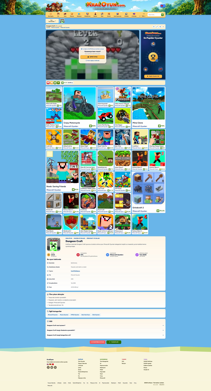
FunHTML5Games (75, 271)
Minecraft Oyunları (65, 27)
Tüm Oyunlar (81, 361)
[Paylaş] (160, 26)
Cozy (101, 376)
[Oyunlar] (163, 6)
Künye (145, 367)
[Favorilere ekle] (153, 26)
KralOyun (69, 238)
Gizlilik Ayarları (147, 363)
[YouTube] (55, 367)
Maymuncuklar (104, 365)
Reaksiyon (103, 367)
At (100, 363)
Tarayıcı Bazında (82, 363)
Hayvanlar (102, 371)
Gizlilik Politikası (148, 361)
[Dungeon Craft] (62, 21)
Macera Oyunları (55, 27)
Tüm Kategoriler (104, 361)
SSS (123, 361)
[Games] (48, 364)
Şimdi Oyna (94, 57)
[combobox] (154, 14)
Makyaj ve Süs (82, 378)
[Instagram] (51, 367)
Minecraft (102, 378)
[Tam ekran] (157, 26)
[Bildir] (163, 26)
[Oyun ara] (162, 14)
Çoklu (79, 367)
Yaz (79, 374)
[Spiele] (50, 364)
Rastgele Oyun (98, 342)
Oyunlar (48, 27)
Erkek (79, 369)
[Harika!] (54, 82)
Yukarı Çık (114, 342)
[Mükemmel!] (58, 82)
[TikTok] (48, 367)
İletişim (124, 363)
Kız (79, 376)
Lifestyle (80, 365)
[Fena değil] (51, 82)
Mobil (101, 369)
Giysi (101, 374)
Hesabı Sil (146, 369)
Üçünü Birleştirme (83, 371)
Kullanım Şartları (148, 365)
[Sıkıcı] (48, 82)
